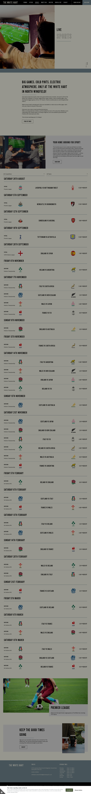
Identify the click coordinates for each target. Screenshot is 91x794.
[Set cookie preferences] (3, 791)
